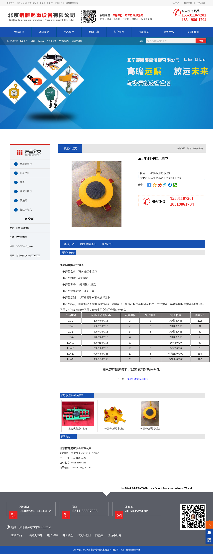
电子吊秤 (24, 41)
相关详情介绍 (88, 244)
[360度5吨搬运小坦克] (114, 413)
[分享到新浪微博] (160, 185)
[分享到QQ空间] (155, 185)
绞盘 (33, 41)
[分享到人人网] (170, 185)
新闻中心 (94, 31)
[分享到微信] (175, 185)
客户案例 (118, 31)
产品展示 (69, 31)
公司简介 (44, 31)
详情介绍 (69, 244)
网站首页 (19, 31)
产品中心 (175, 3)
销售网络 (168, 31)
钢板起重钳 (64, 41)
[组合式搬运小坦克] (78, 413)
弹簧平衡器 (52, 41)
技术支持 (188, 3)
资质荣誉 (143, 31)
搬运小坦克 (77, 41)
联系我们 (201, 3)
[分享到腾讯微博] (165, 185)
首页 (189, 148)
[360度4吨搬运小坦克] (150, 413)
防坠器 (41, 41)
